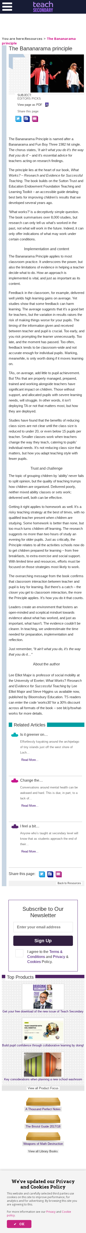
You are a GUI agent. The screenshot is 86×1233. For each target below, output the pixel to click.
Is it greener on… (34, 734)
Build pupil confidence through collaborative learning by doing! (43, 1045)
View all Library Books (43, 1151)
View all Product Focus (43, 1088)
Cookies (34, 962)
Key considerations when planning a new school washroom (43, 1079)
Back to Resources (69, 883)
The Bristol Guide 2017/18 (43, 1126)
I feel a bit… (29, 826)
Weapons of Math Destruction (43, 1143)
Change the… (31, 780)
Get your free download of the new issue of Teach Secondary (43, 1011)
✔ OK (19, 1224)
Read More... (30, 760)
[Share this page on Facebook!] (26, 119)
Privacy (50, 1212)
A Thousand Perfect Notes (43, 1109)
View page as (29, 104)
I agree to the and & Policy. (48, 957)
